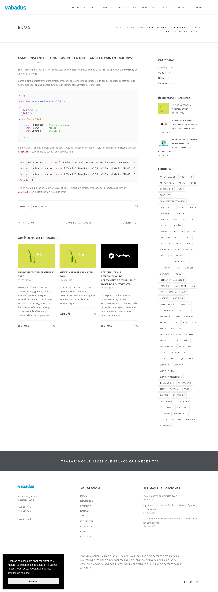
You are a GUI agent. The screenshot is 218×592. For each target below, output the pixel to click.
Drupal (161, 77)
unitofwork (166, 401)
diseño (177, 225)
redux (163, 328)
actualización (168, 177)
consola (164, 213)
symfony (24, 206)
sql (181, 358)
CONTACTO (86, 536)
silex (162, 352)
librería (172, 292)
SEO (82, 516)
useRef (163, 419)
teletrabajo (184, 383)
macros (164, 298)
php (35, 206)
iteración (165, 286)
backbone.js (166, 189)
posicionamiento (185, 316)
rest (178, 334)
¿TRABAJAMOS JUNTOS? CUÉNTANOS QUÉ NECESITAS (109, 461)
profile (164, 322)
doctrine (165, 237)
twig (43, 206)
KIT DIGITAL (87, 521)
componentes (167, 207)
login (184, 292)
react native (190, 322)
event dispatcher (169, 249)
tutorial (175, 389)
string (191, 358)
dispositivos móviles (171, 231)
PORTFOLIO (86, 526)
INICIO (83, 495)
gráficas (164, 274)
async (193, 183)
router (190, 334)
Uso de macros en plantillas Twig (160, 495)
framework (166, 268)
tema (162, 389)
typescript (179, 395)
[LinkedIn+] (197, 582)
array (182, 183)
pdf (179, 310)
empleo (178, 243)
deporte (164, 225)
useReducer (180, 413)
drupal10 (165, 243)
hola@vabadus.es (27, 519)
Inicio (119, 27)
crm (175, 219)
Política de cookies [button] (19, 573)
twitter (164, 395)
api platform (167, 183)
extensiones (176, 255)
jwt (162, 292)
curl (192, 219)
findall (164, 262)
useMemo (165, 413)
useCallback (184, 401)
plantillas (166, 316)
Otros (161, 72)
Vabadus (162, 83)
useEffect (182, 407)
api (190, 177)
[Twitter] (191, 582)
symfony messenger (171, 377)
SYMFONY (140, 27)
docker (191, 231)
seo (178, 340)
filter (191, 255)
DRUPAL (84, 511)
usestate (176, 419)
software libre (177, 352)
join (193, 286)
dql (176, 237)
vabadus (190, 419)
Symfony (37, 62)
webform (165, 425)
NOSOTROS (86, 500)
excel (163, 255)
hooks (177, 274)
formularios (180, 262)
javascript (180, 286)
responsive (166, 334)
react (176, 322)
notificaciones (168, 304)
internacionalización (172, 280)
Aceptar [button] (33, 581)
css (183, 219)
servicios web (167, 346)
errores (191, 243)
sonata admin (167, 358)
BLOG (129, 27)
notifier (185, 304)
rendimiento (177, 328)
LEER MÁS (23, 325)
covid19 (164, 219)
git (178, 268)
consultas (179, 213)
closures (165, 195)
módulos (178, 298)
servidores (185, 346)
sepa (186, 340)
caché (180, 189)
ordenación (166, 310)
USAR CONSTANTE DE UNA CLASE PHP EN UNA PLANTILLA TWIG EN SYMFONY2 (75, 58)
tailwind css (167, 383)
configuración (187, 207)
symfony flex (167, 371)
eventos (187, 249)
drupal (187, 237)
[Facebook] (184, 582)
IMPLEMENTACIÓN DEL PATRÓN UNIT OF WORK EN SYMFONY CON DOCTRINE (184, 124)
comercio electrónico (172, 201)
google (189, 268)
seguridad (165, 340)
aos (182, 177)
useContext (166, 407)
